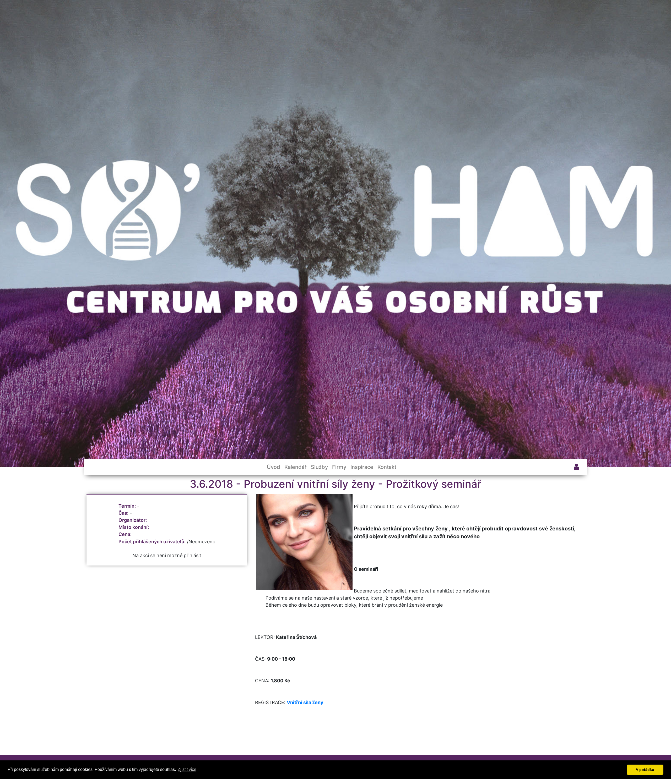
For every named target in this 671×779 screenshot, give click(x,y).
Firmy (339, 467)
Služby (319, 467)
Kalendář (295, 467)
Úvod (273, 467)
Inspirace (361, 467)
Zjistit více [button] (187, 769)
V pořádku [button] (645, 769)
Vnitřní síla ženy (305, 702)
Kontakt (386, 467)
